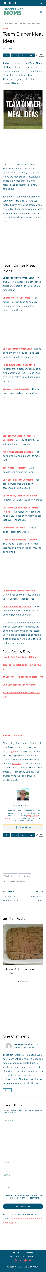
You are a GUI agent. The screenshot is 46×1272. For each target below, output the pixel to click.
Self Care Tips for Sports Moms (19, 684)
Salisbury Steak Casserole (16, 298)
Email (7, 1175)
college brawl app (24, 1044)
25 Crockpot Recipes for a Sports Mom (23, 677)
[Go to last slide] (5, 952)
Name (8, 1162)
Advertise (28, 1253)
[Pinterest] (15, 3)
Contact (32, 1256)
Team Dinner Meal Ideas (14, 882)
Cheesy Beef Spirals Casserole (19, 590)
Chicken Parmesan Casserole (18, 480)
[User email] (30, 827)
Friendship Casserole (14, 527)
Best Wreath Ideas (36, 896)
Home (5, 23)
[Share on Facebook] (6, 55)
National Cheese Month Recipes (11, 896)
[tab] (18, 981)
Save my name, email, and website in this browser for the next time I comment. (24, 1196)
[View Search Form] (41, 3)
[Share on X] (23, 55)
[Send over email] (31, 55)
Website (8, 1187)
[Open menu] (41, 12)
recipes (30, 816)
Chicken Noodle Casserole (17, 606)
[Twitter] (23, 827)
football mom (10, 876)
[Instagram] (10, 3)
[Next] (40, 952)
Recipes (13, 23)
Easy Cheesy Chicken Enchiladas (20, 495)
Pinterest (16, 763)
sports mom (24, 876)
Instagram (11, 751)
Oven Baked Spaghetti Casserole (20, 539)
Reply (7, 1090)
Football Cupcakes (12, 735)
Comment (10, 1120)
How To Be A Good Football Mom (20, 657)
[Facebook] (5, 3)
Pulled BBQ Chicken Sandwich (19, 365)
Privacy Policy (17, 1256)
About (16, 1253)
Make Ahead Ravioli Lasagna (18, 452)
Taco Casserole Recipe (15, 468)
